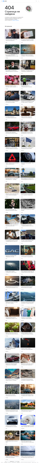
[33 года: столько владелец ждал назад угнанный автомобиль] (27, 237)
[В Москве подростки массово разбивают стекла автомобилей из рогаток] (27, 51)
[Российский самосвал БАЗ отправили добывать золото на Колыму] (27, 221)
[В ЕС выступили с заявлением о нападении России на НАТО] (27, 144)
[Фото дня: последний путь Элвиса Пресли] (27, 206)
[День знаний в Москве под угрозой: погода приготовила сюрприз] (12, 206)
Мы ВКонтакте (14, 462)
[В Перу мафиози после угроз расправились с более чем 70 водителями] (27, 129)
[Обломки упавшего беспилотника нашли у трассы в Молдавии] (12, 190)
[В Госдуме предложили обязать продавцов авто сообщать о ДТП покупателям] (27, 391)
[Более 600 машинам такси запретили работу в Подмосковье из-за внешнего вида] (27, 438)
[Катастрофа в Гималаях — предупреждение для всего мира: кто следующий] (12, 51)
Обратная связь (34, 462)
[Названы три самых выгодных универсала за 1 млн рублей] (12, 360)
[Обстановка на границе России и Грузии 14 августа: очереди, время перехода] (12, 376)
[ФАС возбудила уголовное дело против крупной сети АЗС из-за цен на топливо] (27, 175)
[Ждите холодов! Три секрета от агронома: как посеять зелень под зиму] (12, 329)
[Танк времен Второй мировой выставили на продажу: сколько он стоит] (27, 376)
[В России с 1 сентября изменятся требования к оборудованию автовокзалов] (27, 67)
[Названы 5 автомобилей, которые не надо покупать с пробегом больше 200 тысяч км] (27, 98)
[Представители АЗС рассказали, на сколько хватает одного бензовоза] (27, 407)
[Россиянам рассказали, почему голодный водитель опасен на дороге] (12, 237)
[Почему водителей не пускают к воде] (12, 438)
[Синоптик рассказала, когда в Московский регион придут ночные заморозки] (27, 283)
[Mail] (3, 1)
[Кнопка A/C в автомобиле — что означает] (27, 160)
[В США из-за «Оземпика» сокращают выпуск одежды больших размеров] (27, 314)
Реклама (9, 462)
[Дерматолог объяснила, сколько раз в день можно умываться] (27, 360)
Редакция (18, 462)
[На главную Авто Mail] (5, 1)
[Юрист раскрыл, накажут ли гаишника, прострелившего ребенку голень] (27, 113)
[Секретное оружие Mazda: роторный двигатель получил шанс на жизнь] (12, 422)
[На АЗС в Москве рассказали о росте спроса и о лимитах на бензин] (27, 190)
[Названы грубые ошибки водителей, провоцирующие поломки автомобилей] (27, 345)
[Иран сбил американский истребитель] (12, 345)
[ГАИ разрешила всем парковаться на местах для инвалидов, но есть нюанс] (12, 283)
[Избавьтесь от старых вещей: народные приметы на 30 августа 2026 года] (12, 144)
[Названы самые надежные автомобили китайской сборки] (12, 129)
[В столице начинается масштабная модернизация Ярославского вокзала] (12, 113)
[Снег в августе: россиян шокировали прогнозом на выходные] (12, 391)
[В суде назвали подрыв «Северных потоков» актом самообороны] (12, 268)
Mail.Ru (2, 462)
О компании (5, 462)
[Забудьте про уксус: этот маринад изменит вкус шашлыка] (12, 453)
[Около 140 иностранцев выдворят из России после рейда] (12, 98)
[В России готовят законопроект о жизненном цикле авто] (12, 221)
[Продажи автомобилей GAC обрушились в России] (12, 252)
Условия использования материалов (26, 462)
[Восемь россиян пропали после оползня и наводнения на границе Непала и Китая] (12, 407)
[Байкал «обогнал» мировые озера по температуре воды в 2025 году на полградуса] (27, 453)
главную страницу (15, 20)
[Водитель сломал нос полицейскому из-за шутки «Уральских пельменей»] (27, 82)
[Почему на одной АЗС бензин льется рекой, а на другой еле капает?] (27, 252)
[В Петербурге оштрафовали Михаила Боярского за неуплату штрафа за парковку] (12, 67)
